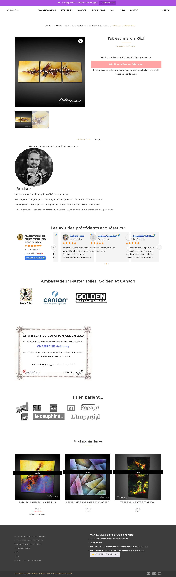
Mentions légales (22, 548)
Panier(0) (165, 10)
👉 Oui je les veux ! (105, 554)
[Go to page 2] (106, 263)
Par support (78, 26)
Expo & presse (98, 10)
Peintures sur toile (99, 26)
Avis (112, 10)
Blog (17, 556)
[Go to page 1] (104, 263)
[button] (80, 41)
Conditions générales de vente (28, 544)
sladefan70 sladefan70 (74, 235)
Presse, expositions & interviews (29, 540)
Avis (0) (96, 140)
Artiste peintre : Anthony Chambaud (30, 536)
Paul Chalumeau (142, 235)
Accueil (49, 26)
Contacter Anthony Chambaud (28, 560)
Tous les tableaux (47, 10)
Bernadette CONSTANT (110, 235)
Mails (122, 10)
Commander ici (108, 3)
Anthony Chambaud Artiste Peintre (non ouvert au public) (35, 238)
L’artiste (82, 10)
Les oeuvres (62, 26)
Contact (134, 10)
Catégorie (66, 10)
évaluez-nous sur (34, 257)
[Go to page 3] (108, 263)
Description (84, 140)
